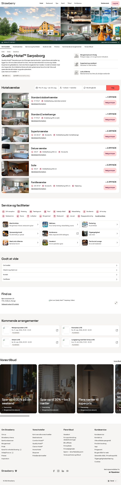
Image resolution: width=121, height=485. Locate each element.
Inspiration (5, 459)
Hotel (3, 51)
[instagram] (58, 471)
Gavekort (67, 435)
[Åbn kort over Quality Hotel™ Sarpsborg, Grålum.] (116, 303)
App (96, 447)
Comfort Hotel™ (38, 441)
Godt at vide (47, 47)
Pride (3, 447)
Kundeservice (99, 435)
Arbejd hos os (6, 453)
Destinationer (37, 438)
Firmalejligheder (69, 449)
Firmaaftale (67, 446)
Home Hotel (37, 450)
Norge (8, 51)
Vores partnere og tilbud (72, 455)
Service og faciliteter (32, 47)
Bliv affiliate (67, 443)
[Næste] (26, 100)
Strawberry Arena (8, 438)
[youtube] (67, 471)
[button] (15, 100)
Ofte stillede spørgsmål (103, 441)
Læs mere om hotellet (9, 72)
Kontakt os (98, 438)
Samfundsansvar (8, 441)
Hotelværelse (17, 47)
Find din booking (100, 444)
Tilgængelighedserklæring (104, 459)
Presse (4, 456)
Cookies (97, 462)
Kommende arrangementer (71, 47)
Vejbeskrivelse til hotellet (10, 304)
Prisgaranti (98, 450)
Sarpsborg (16, 51)
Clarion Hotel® (38, 447)
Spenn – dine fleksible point (73, 452)
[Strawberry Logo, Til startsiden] (8, 3)
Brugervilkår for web (102, 453)
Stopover (36, 453)
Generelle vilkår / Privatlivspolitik (106, 456)
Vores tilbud (89, 47)
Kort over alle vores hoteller (42, 435)
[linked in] (63, 471)
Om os (4, 435)
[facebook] (54, 471)
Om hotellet (6, 47)
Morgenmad (6, 444)
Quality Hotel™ (38, 444)
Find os (56, 47)
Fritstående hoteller (39, 456)
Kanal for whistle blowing (10, 450)
